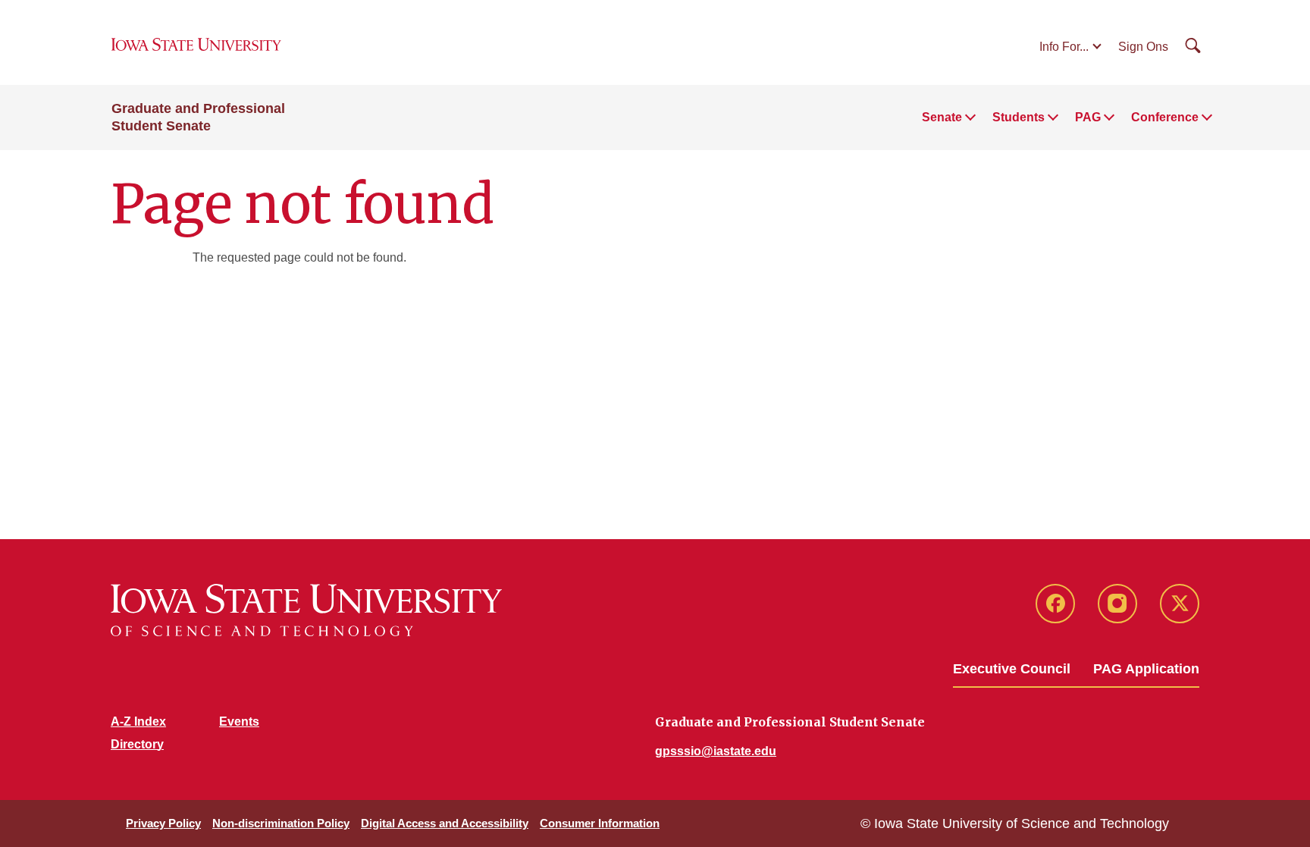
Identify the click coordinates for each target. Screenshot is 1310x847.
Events (239, 721)
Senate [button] (942, 117)
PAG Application (1146, 668)
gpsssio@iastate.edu (715, 751)
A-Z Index (138, 721)
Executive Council (1011, 668)
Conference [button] (1165, 117)
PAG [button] (1088, 117)
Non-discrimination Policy (280, 823)
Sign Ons (1143, 46)
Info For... (1064, 46)
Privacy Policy (163, 823)
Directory (137, 744)
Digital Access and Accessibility (444, 823)
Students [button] (1018, 117)
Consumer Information (600, 823)
